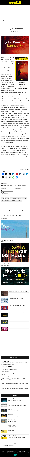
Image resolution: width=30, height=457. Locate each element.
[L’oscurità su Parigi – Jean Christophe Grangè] (4, 293)
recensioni (14, 200)
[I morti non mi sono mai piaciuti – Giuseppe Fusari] (4, 315)
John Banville (13, 198)
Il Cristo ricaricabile (12, 426)
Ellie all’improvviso (12, 421)
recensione (7, 200)
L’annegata (20, 198)
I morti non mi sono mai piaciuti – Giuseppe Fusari (18, 313)
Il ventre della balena (5, 371)
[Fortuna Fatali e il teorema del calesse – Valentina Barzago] (4, 308)
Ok (15, 454)
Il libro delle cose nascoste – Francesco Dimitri (10, 382)
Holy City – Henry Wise (7, 240)
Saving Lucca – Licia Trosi (6, 361)
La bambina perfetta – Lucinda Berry (16, 327)
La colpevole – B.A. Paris (14, 320)
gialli (3, 198)
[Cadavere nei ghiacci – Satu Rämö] (4, 301)
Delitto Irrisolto (4, 387)
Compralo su (18, 88)
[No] (28, 452)
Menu (4, 20)
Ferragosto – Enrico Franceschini (15, 410)
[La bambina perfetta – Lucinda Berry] (4, 329)
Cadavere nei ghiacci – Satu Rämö (16, 298)
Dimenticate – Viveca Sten (6, 366)
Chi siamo (4, 443)
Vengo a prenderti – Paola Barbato (15, 400)
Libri (15, 26)
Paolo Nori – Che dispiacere (8, 263)
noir (2, 200)
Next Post (22, 210)
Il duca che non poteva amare (7, 376)
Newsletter (11, 445)
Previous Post (8, 210)
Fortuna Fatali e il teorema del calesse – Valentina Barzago (17, 306)
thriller (19, 200)
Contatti (24, 443)
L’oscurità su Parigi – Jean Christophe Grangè (18, 291)
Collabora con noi (17, 443)
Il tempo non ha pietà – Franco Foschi (16, 437)
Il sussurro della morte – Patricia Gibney (17, 405)
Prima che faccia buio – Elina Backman (10, 287)
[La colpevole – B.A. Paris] (4, 322)
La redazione (10, 443)
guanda (7, 198)
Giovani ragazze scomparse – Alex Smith (17, 416)
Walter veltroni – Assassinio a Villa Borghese (17, 432)
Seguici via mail (5, 445)
